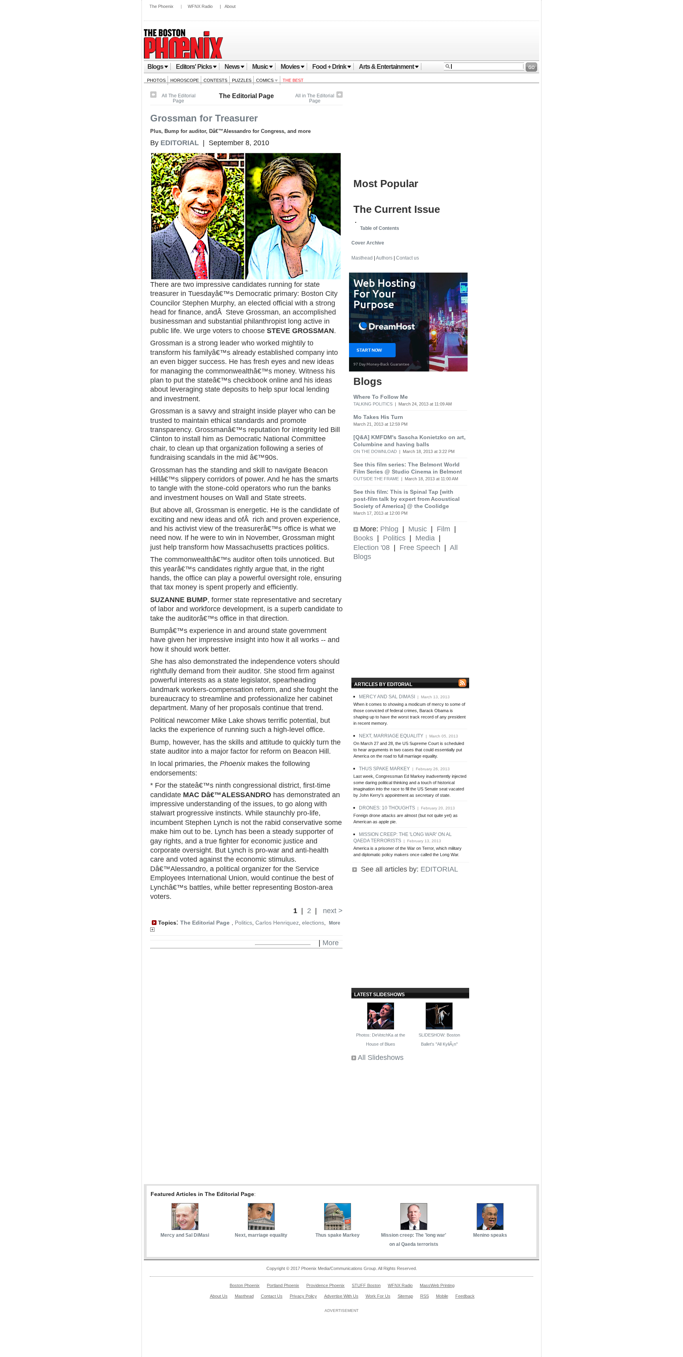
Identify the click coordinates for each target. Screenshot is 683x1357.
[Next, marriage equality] (261, 1228)
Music (260, 66)
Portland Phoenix (283, 1285)
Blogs (155, 66)
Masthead (362, 258)
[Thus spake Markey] (337, 1228)
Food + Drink (329, 66)
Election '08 (371, 548)
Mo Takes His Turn (378, 417)
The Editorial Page (246, 96)
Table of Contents (379, 228)
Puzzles (241, 80)
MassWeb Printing (437, 1285)
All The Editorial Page (179, 98)
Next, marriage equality (261, 1235)
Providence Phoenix (325, 1285)
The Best (293, 80)
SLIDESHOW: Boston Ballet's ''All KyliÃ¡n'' (439, 1039)
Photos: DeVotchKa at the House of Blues (380, 1039)
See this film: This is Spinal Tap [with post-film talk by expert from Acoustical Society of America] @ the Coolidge (406, 499)
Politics (243, 922)
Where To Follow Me (380, 397)
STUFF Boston (366, 1285)
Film (443, 529)
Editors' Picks (194, 66)
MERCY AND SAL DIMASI (387, 696)
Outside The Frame (376, 478)
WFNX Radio (200, 6)
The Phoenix (161, 6)
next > (332, 911)
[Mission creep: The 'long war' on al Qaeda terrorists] (413, 1228)
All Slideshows (381, 1057)
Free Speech (420, 548)
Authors (384, 258)
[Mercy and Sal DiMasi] (185, 1228)
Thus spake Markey (337, 1235)
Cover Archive (367, 243)
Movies (290, 66)
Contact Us (272, 1296)
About (230, 6)
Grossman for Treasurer (204, 118)
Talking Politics (372, 404)
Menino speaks (490, 1235)
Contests (215, 80)
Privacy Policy (303, 1296)
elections (313, 922)
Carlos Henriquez (277, 922)
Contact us (407, 258)
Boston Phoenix (245, 1285)
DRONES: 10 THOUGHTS (387, 808)
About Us (219, 1296)
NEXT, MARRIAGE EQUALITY (391, 736)
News (232, 66)
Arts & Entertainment (386, 66)
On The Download (375, 451)
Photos (156, 80)
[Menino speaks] (490, 1228)
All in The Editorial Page (314, 98)
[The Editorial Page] (339, 96)
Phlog (389, 529)
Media (425, 538)
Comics (265, 80)
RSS (424, 1296)
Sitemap (405, 1296)
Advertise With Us (341, 1296)
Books (363, 538)
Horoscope (184, 80)
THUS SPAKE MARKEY (384, 768)
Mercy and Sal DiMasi (184, 1235)
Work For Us (378, 1296)
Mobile (442, 1296)
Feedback (465, 1296)
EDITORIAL (439, 869)
